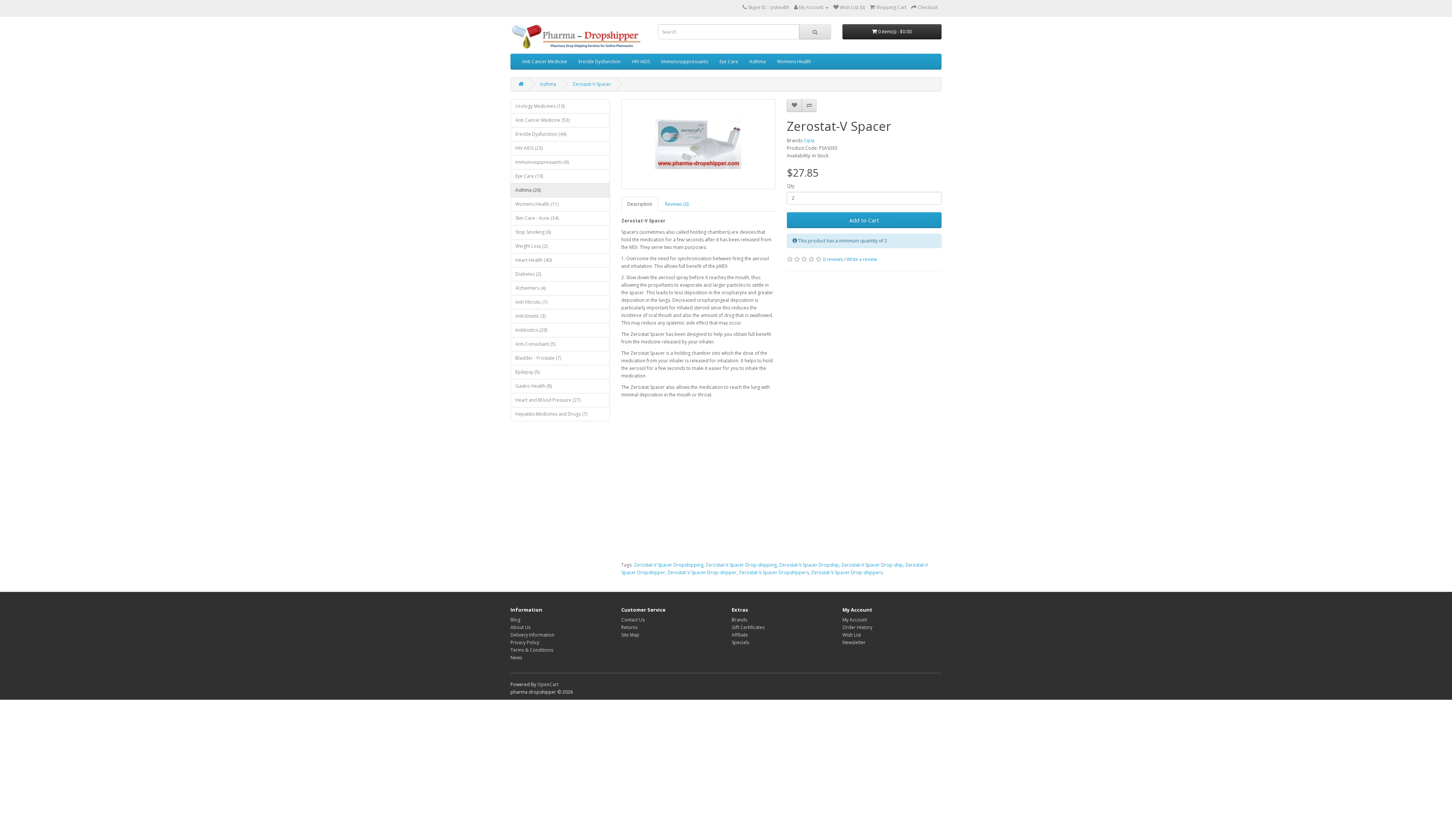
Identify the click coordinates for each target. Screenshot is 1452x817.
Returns (629, 627)
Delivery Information (532, 635)
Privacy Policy (524, 642)
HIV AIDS (641, 61)
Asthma (757, 61)
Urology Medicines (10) (540, 106)
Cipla (809, 140)
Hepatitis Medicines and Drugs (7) (551, 414)
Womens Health (794, 61)
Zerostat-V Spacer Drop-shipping (741, 565)
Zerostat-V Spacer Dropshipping (668, 565)
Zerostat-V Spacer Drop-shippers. (847, 572)
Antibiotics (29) (531, 330)
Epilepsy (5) (527, 372)
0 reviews (833, 259)
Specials (740, 642)
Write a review (862, 259)
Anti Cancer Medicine (544, 61)
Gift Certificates (748, 627)
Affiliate (740, 635)
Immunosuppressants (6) (542, 162)
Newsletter (854, 642)
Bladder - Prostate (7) (538, 358)
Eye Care (729, 61)
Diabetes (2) (528, 274)
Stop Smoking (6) (533, 232)
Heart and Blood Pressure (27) (547, 400)
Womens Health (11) (536, 204)
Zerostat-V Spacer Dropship (809, 565)
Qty (790, 186)
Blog (515, 620)
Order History (857, 627)
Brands (739, 620)
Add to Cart (864, 220)
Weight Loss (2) (531, 246)
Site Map (630, 635)
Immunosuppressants (684, 61)
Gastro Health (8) (533, 386)
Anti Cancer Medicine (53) (542, 120)
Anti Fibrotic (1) (531, 302)
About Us (520, 627)
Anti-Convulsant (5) (535, 344)
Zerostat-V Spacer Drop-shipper (702, 572)
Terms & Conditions (531, 650)
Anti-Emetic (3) (530, 316)
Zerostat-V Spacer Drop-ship (872, 565)
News (516, 657)
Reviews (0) (677, 204)
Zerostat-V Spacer (591, 84)
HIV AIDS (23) (529, 148)
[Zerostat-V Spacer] (698, 144)
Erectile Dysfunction (600, 61)
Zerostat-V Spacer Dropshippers (774, 572)
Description (639, 204)
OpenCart (547, 684)
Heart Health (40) (533, 260)
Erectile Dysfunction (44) (540, 134)
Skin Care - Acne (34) (536, 218)
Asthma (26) (528, 190)
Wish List (851, 635)
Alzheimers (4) (530, 288)
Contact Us (633, 620)
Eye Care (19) (529, 176)
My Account (854, 620)
